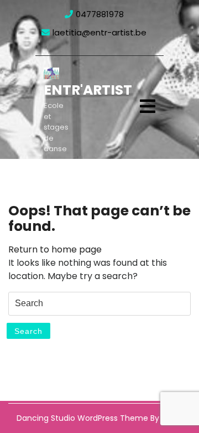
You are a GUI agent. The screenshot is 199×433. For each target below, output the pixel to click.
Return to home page (55, 249)
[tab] (147, 106)
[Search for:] (99, 304)
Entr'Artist (88, 90)
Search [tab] (28, 331)
